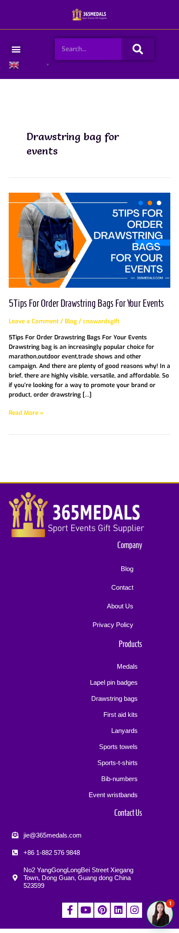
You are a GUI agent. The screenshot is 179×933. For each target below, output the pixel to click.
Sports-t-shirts (117, 762)
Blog (71, 321)
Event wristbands (113, 794)
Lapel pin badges (114, 682)
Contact (122, 587)
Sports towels (118, 746)
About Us (120, 606)
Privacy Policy (113, 624)
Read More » (26, 412)
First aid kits (120, 714)
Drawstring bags (114, 698)
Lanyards (124, 730)
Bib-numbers (119, 778)
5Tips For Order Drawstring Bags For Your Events (86, 303)
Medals (127, 666)
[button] (16, 49)
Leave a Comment (34, 321)
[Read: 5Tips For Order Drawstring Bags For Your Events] (89, 239)
